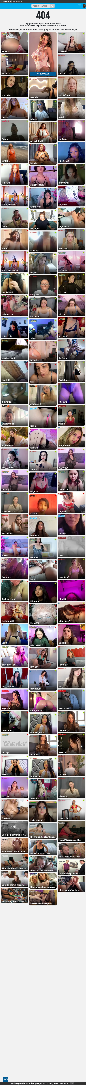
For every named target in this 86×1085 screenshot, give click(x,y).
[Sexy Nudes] (43, 76)
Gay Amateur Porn (18, 1)
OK (72, 1083)
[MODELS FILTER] (79, 6)
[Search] (52, 6)
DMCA (6, 1079)
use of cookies (63, 1083)
